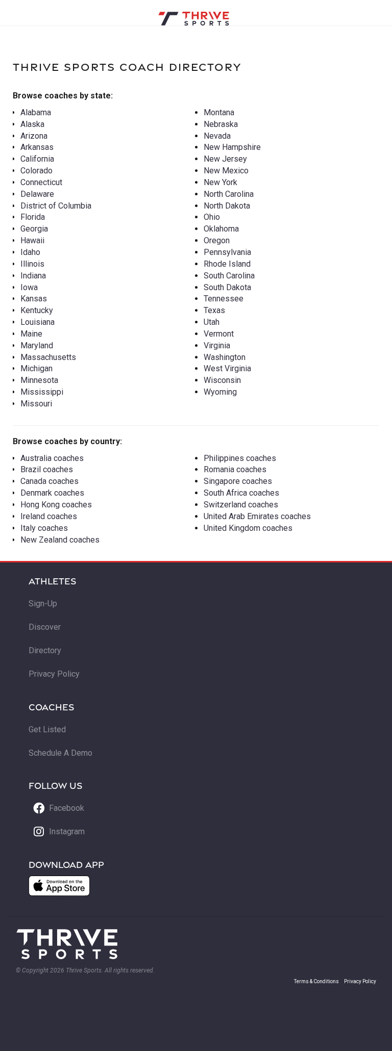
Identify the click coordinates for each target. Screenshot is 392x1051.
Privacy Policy (54, 674)
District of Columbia (55, 206)
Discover (45, 627)
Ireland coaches (48, 516)
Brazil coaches (46, 469)
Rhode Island (227, 264)
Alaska (32, 124)
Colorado (36, 170)
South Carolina (229, 275)
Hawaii (32, 240)
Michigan (36, 368)
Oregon (217, 240)
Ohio (212, 217)
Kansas (33, 298)
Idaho (30, 252)
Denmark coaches (52, 493)
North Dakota (227, 206)
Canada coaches (49, 481)
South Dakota (227, 287)
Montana (219, 112)
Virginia (217, 345)
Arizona (33, 136)
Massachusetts (48, 357)
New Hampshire (232, 147)
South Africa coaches (241, 493)
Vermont (219, 334)
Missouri (36, 403)
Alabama (35, 112)
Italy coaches (44, 528)
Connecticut (41, 182)
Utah (211, 322)
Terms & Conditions (316, 981)
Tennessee (223, 298)
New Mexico (226, 170)
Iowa (29, 287)
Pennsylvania (227, 252)
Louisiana (37, 322)
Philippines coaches (240, 458)
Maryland (36, 345)
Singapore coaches (238, 481)
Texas (214, 310)
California (37, 159)
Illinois (32, 264)
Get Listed (47, 729)
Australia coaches (52, 458)
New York (220, 182)
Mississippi (41, 392)
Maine (31, 334)
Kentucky (36, 310)
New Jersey (225, 159)
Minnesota (39, 380)
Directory (45, 650)
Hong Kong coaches (56, 504)
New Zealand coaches (60, 540)
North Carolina (229, 194)
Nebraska (221, 124)
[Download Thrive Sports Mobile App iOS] (59, 886)
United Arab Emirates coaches (257, 516)
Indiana (33, 275)
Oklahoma (221, 229)
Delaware (37, 194)
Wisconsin (222, 380)
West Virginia (227, 368)
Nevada (217, 136)
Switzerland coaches (241, 504)
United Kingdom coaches (248, 528)
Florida (32, 217)
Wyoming (220, 392)
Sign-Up (43, 603)
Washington (225, 357)
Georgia (34, 229)
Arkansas (37, 147)
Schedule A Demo (60, 753)
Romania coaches (235, 469)
